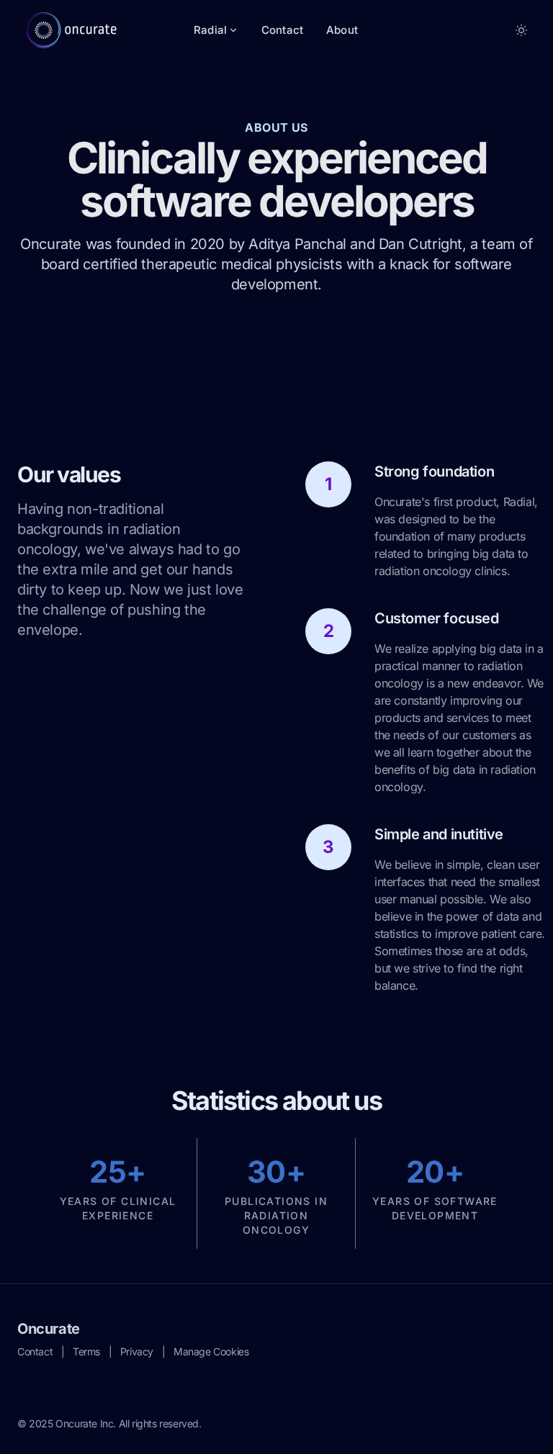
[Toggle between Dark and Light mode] (521, 30)
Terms (86, 1351)
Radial (210, 30)
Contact (282, 30)
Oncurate (48, 1328)
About (342, 30)
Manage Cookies (211, 1351)
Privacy (136, 1351)
